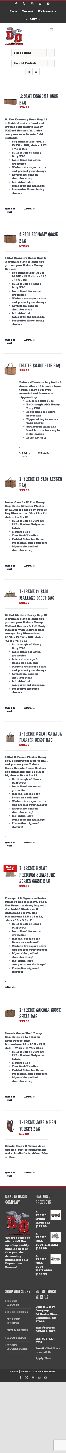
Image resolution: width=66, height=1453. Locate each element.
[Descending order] (51, 52)
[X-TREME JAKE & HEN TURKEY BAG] (10, 1126)
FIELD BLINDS (17, 1330)
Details (30, 208)
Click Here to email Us (48, 1350)
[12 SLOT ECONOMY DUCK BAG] (10, 99)
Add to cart (11, 210)
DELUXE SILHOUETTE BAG (39, 365)
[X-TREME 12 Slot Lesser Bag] (10, 482)
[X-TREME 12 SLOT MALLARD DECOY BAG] (10, 595)
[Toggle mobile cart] (52, 29)
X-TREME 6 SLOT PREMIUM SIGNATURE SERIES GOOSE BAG (37, 874)
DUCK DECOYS (17, 1312)
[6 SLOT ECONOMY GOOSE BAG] (10, 238)
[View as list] (36, 71)
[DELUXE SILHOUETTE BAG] (10, 369)
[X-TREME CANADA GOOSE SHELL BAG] (10, 1013)
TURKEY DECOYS (13, 1321)
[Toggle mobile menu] (59, 29)
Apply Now (43, 1358)
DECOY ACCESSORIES (17, 1347)
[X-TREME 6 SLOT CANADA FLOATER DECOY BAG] (10, 737)
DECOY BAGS (16, 1338)
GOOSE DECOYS (13, 1302)
